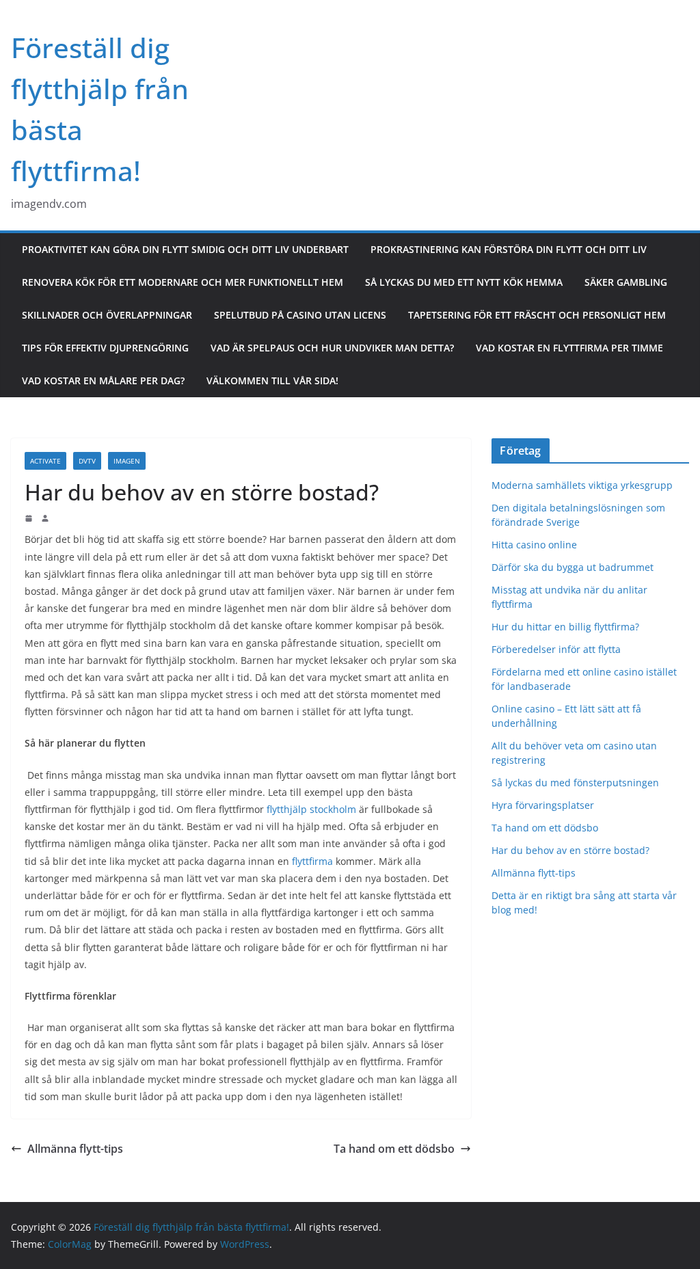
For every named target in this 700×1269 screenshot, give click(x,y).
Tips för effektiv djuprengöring (105, 347)
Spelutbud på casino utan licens (300, 314)
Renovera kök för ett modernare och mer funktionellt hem (182, 282)
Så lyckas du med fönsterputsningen (575, 782)
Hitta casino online (534, 544)
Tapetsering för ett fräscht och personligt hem (537, 314)
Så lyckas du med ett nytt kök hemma (464, 282)
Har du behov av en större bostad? (570, 850)
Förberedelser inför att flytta (557, 649)
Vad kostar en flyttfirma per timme (569, 347)
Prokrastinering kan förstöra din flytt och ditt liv (509, 249)
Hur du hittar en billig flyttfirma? (567, 626)
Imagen (126, 461)
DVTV (87, 461)
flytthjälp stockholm (311, 809)
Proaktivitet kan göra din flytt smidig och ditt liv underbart (185, 249)
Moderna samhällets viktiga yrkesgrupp (582, 485)
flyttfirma (312, 861)
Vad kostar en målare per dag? (103, 380)
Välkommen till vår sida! (272, 380)
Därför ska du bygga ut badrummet (573, 567)
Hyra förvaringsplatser (543, 805)
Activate (45, 461)
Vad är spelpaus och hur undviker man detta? (332, 347)
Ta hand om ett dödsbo (394, 1148)
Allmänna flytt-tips (75, 1148)
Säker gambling (625, 282)
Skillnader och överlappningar (107, 314)
